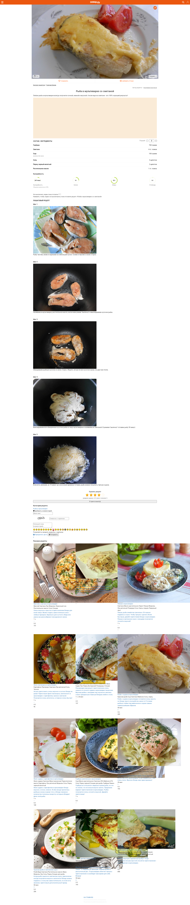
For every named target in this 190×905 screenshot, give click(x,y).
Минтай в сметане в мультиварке (45, 604)
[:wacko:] (37, 530)
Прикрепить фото (41, 535)
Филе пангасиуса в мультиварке (45, 685)
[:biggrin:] (87, 530)
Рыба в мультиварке (40, 509)
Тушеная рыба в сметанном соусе (45, 870)
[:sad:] (39, 530)
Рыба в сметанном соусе (84, 580)
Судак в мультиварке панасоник (87, 681)
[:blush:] (63, 530)
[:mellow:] (79, 530)
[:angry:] (84, 530)
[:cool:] (51, 530)
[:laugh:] (77, 530)
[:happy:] (48, 530)
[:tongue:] (82, 530)
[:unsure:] (68, 530)
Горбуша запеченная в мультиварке (88, 779)
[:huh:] (70, 530)
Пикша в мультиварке (125, 604)
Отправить (54, 535)
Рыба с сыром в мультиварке (128, 695)
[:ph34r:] (65, 530)
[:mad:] (58, 530)
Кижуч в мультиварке (125, 767)
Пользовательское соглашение (95, 899)
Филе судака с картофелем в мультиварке (48, 779)
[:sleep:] (44, 530)
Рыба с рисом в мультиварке (86, 858)
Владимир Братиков (150, 87)
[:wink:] (34, 530)
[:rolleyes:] (60, 530)
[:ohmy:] (41, 530)
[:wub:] (53, 529)
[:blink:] (75, 530)
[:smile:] (56, 530)
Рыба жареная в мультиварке (128, 850)
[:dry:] (46, 530)
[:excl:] (72, 530)
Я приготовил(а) (95, 501)
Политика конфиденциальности (95, 902)
